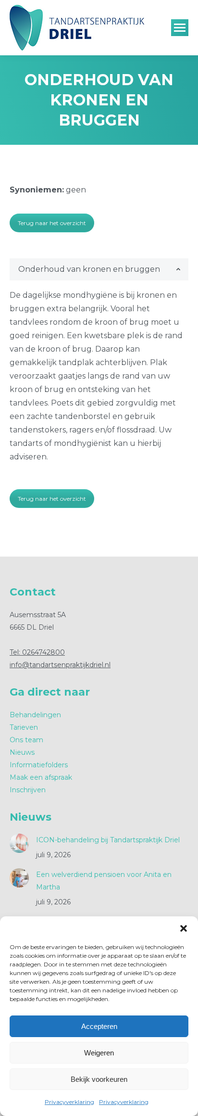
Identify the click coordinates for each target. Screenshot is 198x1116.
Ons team (26, 740)
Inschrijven (28, 790)
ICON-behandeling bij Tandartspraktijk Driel (108, 840)
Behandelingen (35, 714)
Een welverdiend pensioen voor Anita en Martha (104, 880)
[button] (183, 928)
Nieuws (22, 752)
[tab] (99, 269)
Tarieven (24, 727)
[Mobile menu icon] (179, 27)
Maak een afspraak (41, 777)
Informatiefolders (39, 765)
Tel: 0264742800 (37, 652)
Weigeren (99, 1053)
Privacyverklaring (69, 1101)
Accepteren (99, 1026)
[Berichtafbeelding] (19, 843)
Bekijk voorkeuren (99, 1079)
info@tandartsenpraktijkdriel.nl (60, 664)
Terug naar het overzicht (52, 223)
